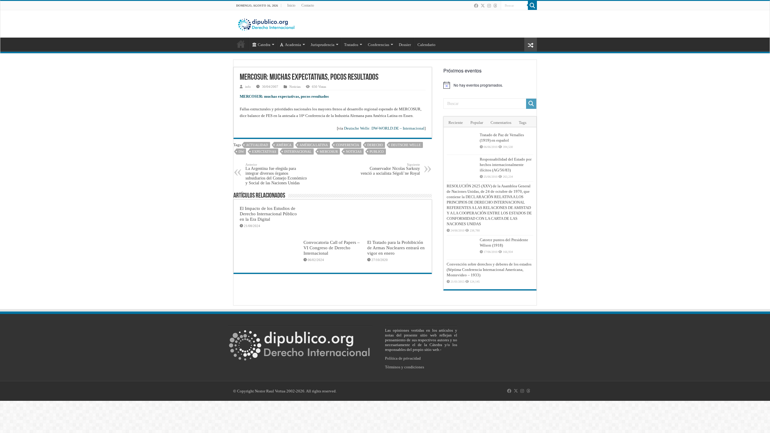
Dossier (405, 44)
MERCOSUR (329, 151)
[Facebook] (476, 5)
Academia (293, 44)
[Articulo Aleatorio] (530, 45)
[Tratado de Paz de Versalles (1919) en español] (462, 142)
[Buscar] (532, 5)
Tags (522, 122)
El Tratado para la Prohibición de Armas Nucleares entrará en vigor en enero (396, 248)
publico (377, 151)
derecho (375, 145)
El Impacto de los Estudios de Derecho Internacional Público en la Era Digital (268, 214)
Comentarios (501, 122)
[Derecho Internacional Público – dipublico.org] (266, 23)
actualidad (257, 145)
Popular (476, 122)
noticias (354, 151)
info (248, 86)
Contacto (307, 5)
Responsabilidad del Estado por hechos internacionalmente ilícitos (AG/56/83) (505, 164)
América (283, 145)
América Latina (314, 145)
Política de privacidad (403, 358)
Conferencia (347, 145)
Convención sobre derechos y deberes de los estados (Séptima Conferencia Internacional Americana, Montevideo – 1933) (489, 269)
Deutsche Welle (406, 145)
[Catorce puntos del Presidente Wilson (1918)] (462, 247)
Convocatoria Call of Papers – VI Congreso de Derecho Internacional (331, 248)
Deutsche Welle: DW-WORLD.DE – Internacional (384, 128)
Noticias (294, 86)
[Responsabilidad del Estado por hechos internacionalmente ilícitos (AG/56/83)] (462, 167)
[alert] (490, 85)
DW (241, 151)
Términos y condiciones (404, 367)
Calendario (426, 44)
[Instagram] (489, 5)
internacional (298, 151)
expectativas (264, 151)
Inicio (291, 5)
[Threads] (495, 5)
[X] (482, 5)
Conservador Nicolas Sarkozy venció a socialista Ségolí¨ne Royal (390, 169)
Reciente (455, 122)
